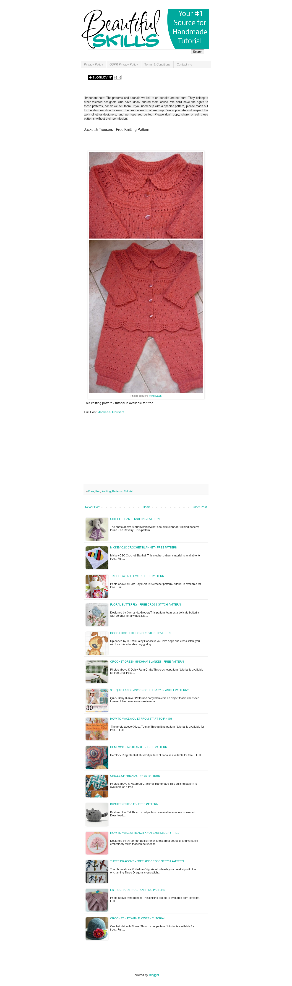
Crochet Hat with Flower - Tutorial (137, 918)
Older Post (200, 507)
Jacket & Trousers (111, 412)
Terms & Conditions (157, 64)
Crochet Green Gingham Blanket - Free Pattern (147, 661)
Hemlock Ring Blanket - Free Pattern (138, 747)
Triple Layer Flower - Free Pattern (137, 576)
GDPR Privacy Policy (124, 64)
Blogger (154, 975)
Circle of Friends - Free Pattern (135, 775)
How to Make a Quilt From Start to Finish (141, 718)
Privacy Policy (93, 64)
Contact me (184, 64)
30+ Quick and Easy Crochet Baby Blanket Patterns (149, 690)
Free (91, 491)
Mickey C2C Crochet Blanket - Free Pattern (143, 547)
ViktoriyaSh (155, 395)
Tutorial (128, 491)
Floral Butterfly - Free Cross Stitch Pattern (145, 604)
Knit (97, 491)
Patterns (117, 491)
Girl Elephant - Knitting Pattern (135, 519)
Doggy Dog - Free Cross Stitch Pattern (140, 633)
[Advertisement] (137, 142)
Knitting (106, 491)
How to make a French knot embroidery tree (144, 832)
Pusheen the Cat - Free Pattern (134, 804)
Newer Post (92, 507)
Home (147, 507)
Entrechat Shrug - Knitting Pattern (137, 890)
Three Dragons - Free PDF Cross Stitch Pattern (147, 861)
